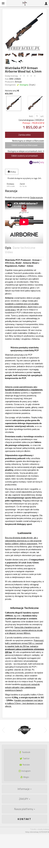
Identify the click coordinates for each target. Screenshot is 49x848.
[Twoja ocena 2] (24, 76)
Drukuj (13, 171)
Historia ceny (11, 90)
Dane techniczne (24, 248)
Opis (8, 248)
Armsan (18, 81)
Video (9, 252)
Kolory (9, 93)
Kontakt (24, 819)
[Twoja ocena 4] (31, 76)
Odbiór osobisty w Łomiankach (24, 155)
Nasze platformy (24, 809)
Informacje (24, 789)
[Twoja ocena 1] (20, 76)
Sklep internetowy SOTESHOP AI (37, 832)
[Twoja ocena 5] (34, 76)
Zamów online (24, 134)
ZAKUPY (24, 799)
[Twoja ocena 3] (27, 76)
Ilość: (31, 116)
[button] (11, 185)
